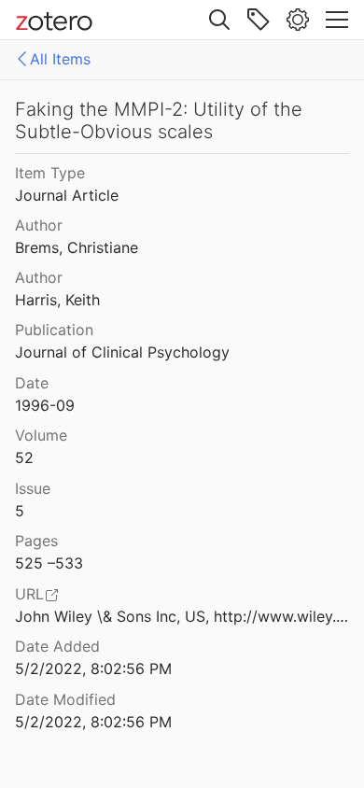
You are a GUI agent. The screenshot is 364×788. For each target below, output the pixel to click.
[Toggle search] (219, 19)
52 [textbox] (24, 457)
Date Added (57, 646)
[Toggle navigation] (337, 19)
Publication (54, 329)
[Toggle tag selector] (258, 19)
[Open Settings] (297, 19)
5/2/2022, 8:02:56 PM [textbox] (93, 668)
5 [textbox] (19, 510)
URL (29, 593)
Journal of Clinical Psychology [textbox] (122, 352)
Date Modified (65, 699)
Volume (41, 435)
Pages (36, 540)
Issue (32, 488)
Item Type (50, 172)
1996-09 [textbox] (45, 405)
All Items (60, 58)
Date (32, 382)
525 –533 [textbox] (49, 563)
